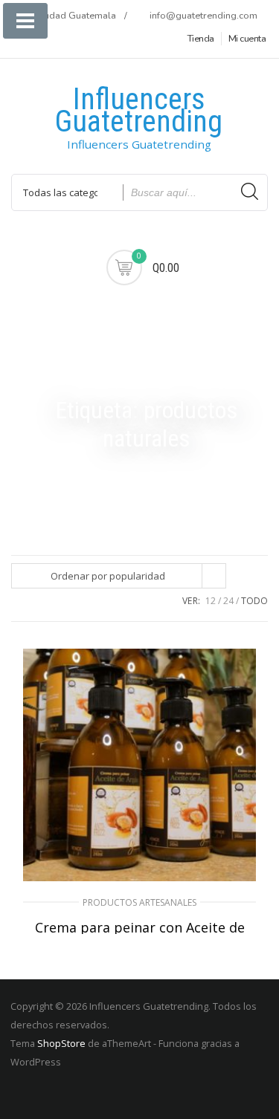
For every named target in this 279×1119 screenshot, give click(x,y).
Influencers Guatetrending (138, 110)
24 (228, 600)
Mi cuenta (247, 38)
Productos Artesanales (139, 902)
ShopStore (61, 1043)
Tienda (200, 38)
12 (210, 600)
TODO (254, 600)
